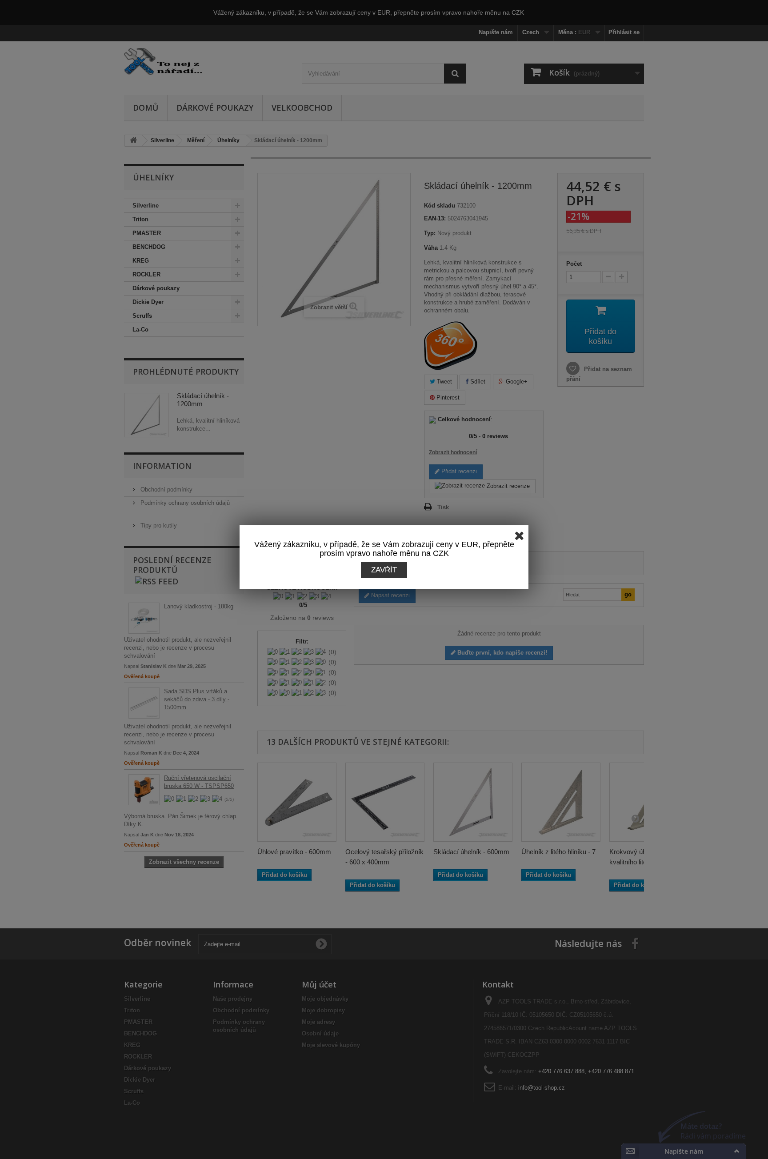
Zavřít (384, 570)
